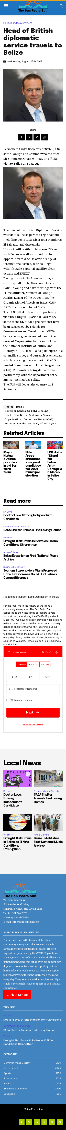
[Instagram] (29, 1122)
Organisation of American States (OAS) (29, 419)
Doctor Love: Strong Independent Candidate (32, 1020)
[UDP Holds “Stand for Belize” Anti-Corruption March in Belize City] (55, 445)
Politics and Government (17, 23)
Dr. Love (7, 511)
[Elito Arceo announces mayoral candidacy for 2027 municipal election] (33, 445)
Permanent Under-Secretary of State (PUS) (31, 423)
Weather (8, 537)
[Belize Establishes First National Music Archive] (48, 822)
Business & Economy (14, 567)
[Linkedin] (37, 1122)
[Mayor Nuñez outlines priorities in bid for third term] (11, 445)
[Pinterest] (37, 137)
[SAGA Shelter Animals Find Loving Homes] (48, 778)
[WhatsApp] (44, 137)
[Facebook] (21, 137)
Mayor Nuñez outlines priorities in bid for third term (10, 462)
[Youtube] (60, 1122)
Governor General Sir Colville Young (26, 410)
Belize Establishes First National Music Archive (48, 842)
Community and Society (16, 526)
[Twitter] (29, 137)
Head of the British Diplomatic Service (28, 415)
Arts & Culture (10, 552)
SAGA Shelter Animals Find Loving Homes (32, 530)
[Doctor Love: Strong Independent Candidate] (17, 778)
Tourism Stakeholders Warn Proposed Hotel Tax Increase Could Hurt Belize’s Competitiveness (30, 574)
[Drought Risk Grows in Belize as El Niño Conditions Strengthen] (17, 822)
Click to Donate (17, 994)
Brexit (20, 406)
